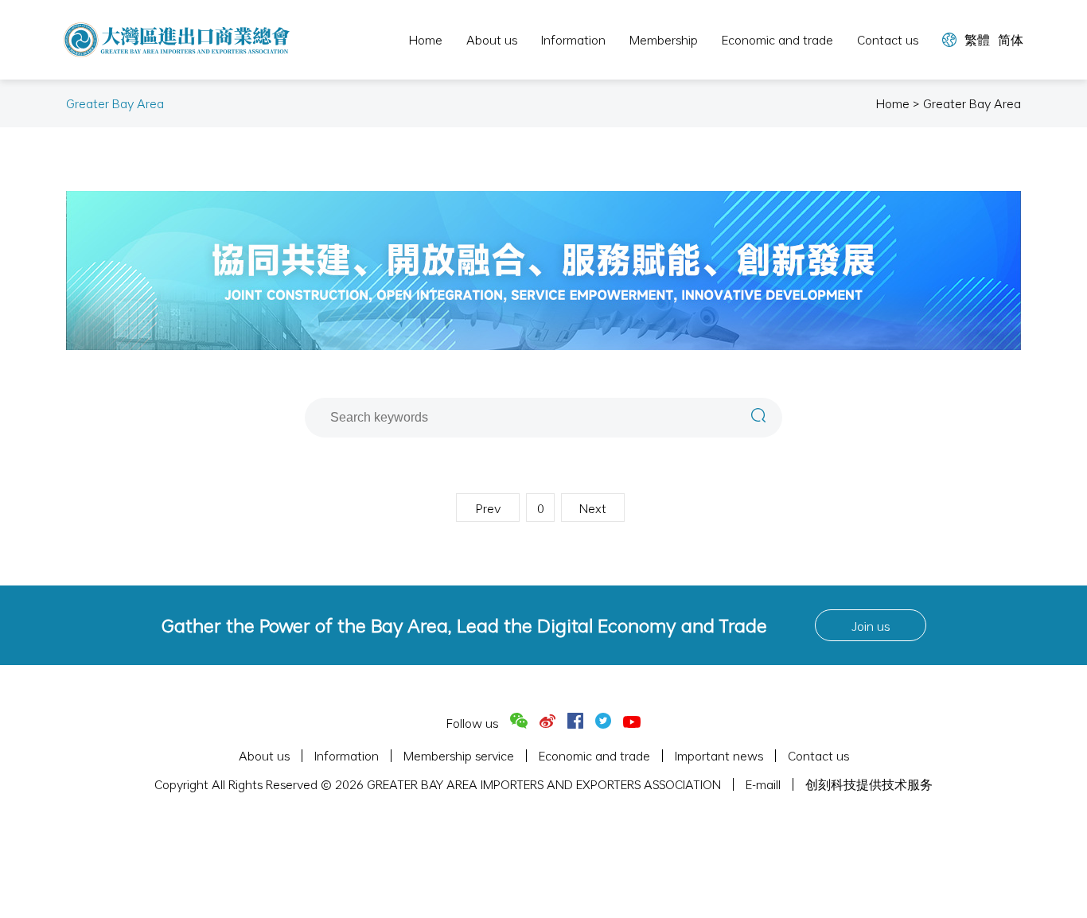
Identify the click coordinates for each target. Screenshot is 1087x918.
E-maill (763, 784)
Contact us (887, 39)
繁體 (977, 39)
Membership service (458, 755)
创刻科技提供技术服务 (869, 784)
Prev (488, 508)
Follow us (472, 723)
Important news (719, 755)
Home (425, 39)
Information (573, 39)
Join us (870, 626)
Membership (663, 39)
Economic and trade (777, 39)
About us (491, 39)
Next (592, 508)
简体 (1010, 39)
